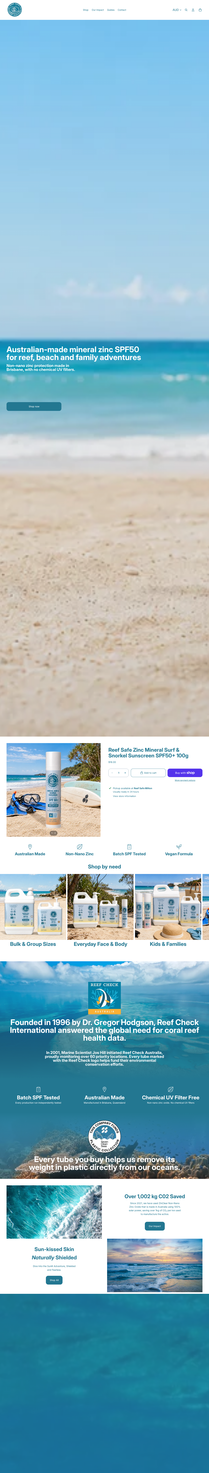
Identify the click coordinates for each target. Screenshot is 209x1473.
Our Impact (155, 1226)
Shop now (34, 406)
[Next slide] (97, 789)
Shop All (54, 1280)
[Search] (186, 9)
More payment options (185, 780)
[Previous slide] (10, 789)
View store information (124, 796)
